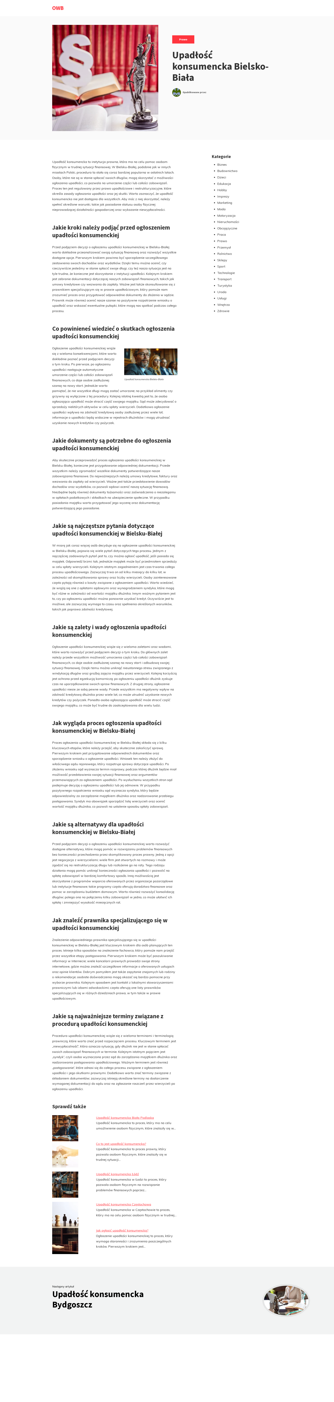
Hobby (222, 190)
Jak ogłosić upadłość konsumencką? (122, 1230)
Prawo (183, 39)
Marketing (224, 203)
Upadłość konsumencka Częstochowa (123, 1204)
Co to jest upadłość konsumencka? (121, 1144)
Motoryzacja (226, 216)
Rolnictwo (224, 254)
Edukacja (224, 184)
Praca (221, 235)
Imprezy (223, 196)
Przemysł (224, 247)
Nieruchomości (228, 222)
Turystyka (224, 286)
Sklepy (222, 260)
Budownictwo (227, 171)
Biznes (222, 165)
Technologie (226, 273)
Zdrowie (223, 311)
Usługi (222, 298)
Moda (221, 209)
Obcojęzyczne (227, 228)
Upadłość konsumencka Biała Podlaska (125, 1118)
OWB (58, 8)
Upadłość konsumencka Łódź (117, 1174)
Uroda (221, 292)
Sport (221, 266)
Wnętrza (223, 305)
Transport (224, 279)
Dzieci (221, 177)
